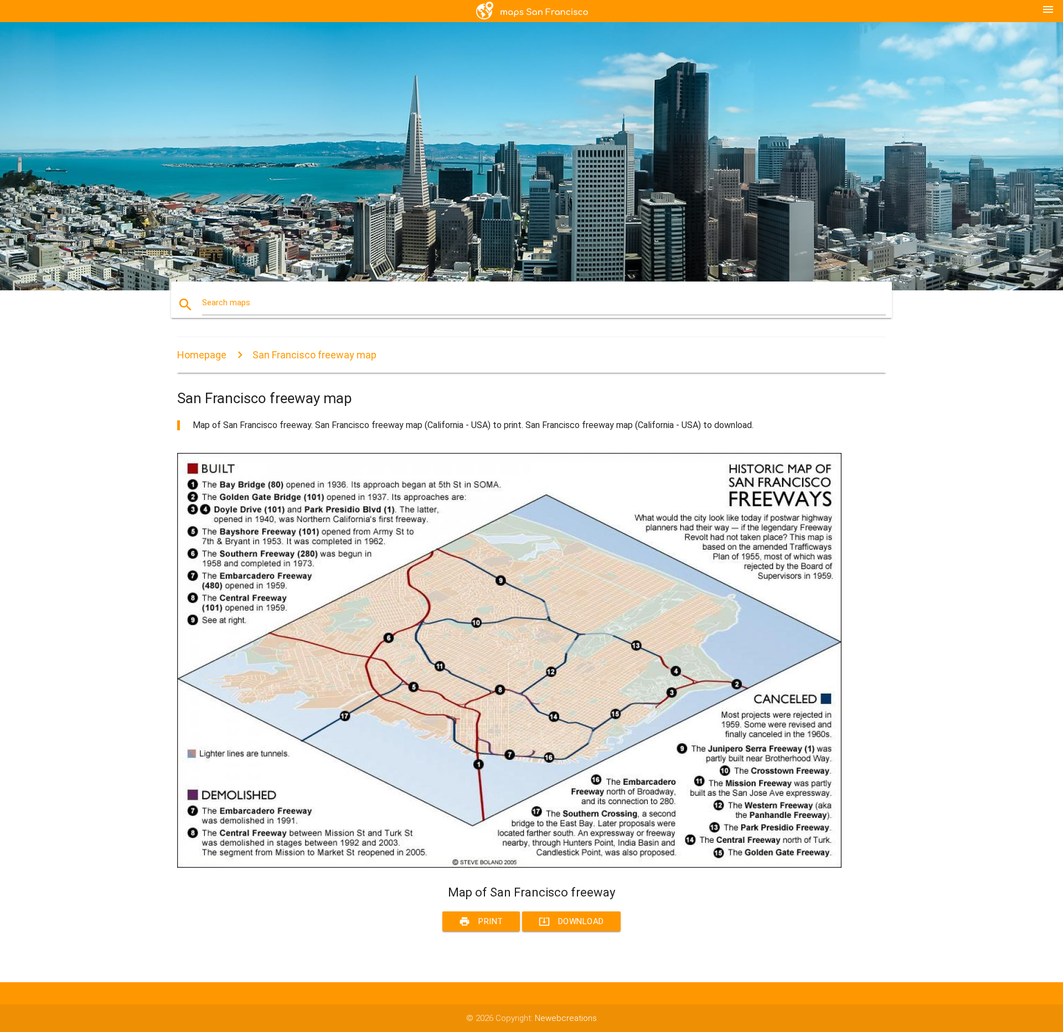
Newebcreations (566, 1018)
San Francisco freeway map (314, 355)
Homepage (201, 355)
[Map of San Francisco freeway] (509, 865)
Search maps (226, 302)
